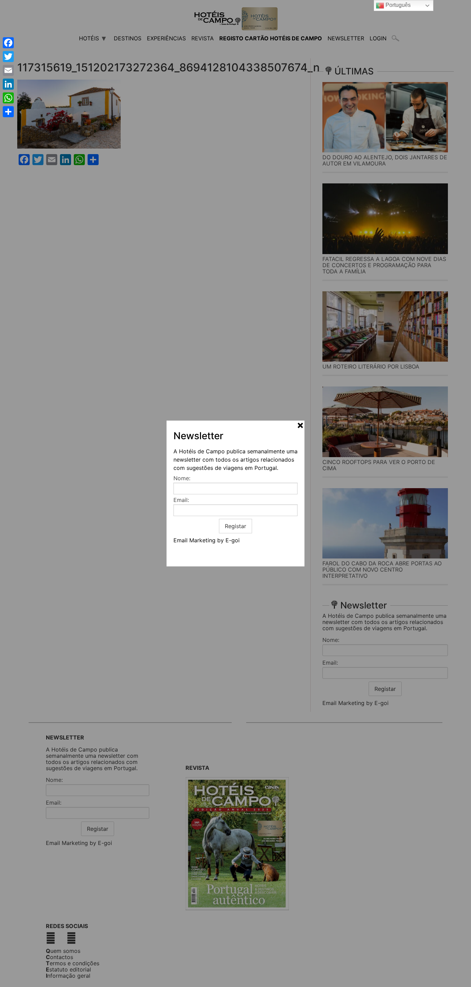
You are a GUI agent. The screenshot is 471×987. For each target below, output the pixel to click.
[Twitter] (8, 56)
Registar (235, 526)
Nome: (181, 478)
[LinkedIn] (8, 84)
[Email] (8, 70)
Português (397, 5)
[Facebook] (8, 43)
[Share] (8, 112)
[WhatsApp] (8, 98)
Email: (181, 500)
